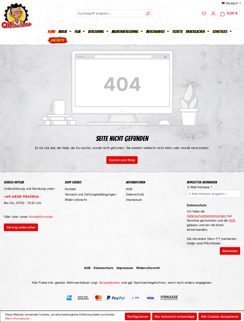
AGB (129, 189)
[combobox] (110, 13)
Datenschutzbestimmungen (206, 216)
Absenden (230, 251)
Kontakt (70, 189)
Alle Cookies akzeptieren (219, 316)
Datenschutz (135, 194)
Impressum (134, 200)
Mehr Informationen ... (18, 318)
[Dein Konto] (213, 13)
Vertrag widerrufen (20, 227)
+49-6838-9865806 (21, 197)
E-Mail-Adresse (199, 187)
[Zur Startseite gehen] (16, 14)
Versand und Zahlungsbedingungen (90, 194)
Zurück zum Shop (122, 160)
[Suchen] (147, 13)
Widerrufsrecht (76, 200)
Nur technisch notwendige (174, 316)
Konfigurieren (137, 316)
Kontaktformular (41, 217)
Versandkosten (109, 282)
